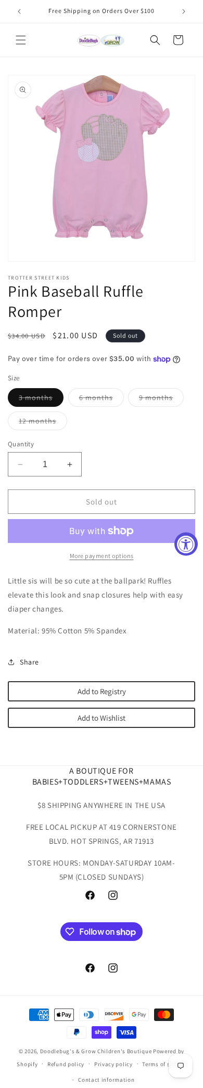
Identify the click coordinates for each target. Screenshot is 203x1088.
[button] (20, 40)
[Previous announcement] (19, 11)
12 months (43, 423)
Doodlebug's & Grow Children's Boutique (96, 1051)
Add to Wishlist (101, 718)
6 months (101, 399)
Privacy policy (113, 1064)
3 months (41, 399)
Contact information (106, 1079)
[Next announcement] (183, 11)
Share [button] (29, 662)
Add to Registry (102, 691)
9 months (161, 399)
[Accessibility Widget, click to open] (186, 544)
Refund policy (65, 1064)
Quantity (21, 444)
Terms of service (164, 1064)
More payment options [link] (102, 556)
